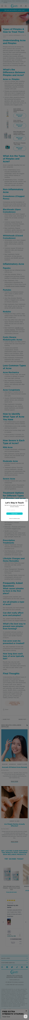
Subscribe (14, 513)
